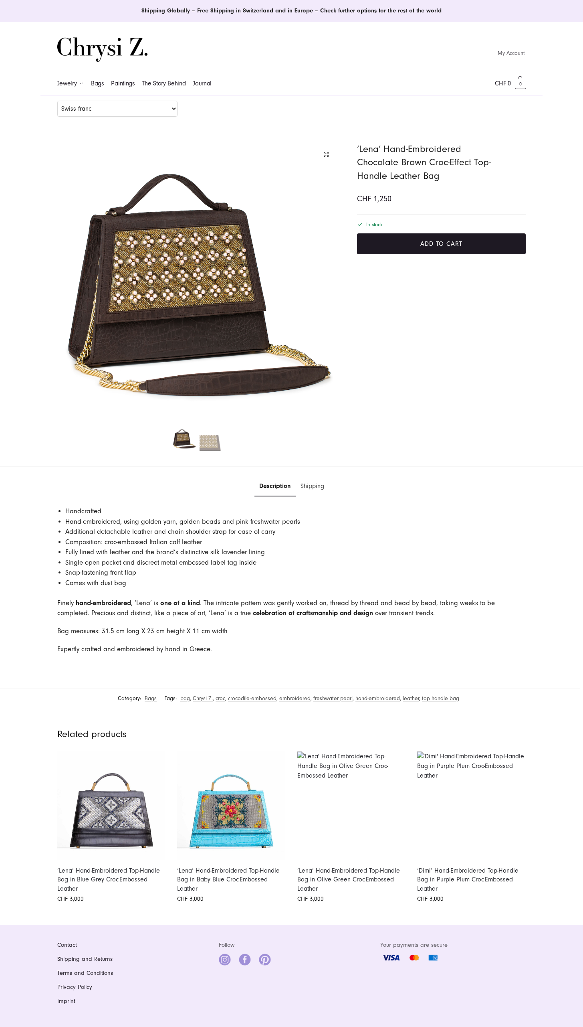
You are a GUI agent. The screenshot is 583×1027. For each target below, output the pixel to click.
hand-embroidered (377, 698)
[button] (510, 83)
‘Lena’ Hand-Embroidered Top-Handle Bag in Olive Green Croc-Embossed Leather (348, 879)
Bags (151, 698)
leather (411, 698)
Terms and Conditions (85, 973)
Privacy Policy (74, 987)
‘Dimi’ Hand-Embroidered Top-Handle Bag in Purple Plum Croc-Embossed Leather (467, 879)
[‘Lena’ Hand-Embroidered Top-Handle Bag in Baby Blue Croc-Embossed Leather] (231, 806)
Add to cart (441, 243)
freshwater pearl (333, 698)
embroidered (295, 698)
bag (185, 698)
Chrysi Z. (203, 698)
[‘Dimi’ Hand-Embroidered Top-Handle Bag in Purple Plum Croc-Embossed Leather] (471, 806)
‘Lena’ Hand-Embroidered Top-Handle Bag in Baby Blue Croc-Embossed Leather (228, 879)
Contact (67, 945)
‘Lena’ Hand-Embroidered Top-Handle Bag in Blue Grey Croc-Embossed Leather (108, 879)
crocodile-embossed (252, 698)
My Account (511, 53)
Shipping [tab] (312, 486)
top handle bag (440, 698)
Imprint (66, 1001)
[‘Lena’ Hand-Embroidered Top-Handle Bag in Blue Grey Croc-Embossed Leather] (111, 806)
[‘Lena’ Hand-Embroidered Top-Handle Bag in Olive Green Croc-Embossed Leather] (351, 806)
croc (220, 698)
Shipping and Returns (85, 959)
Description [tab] (275, 486)
